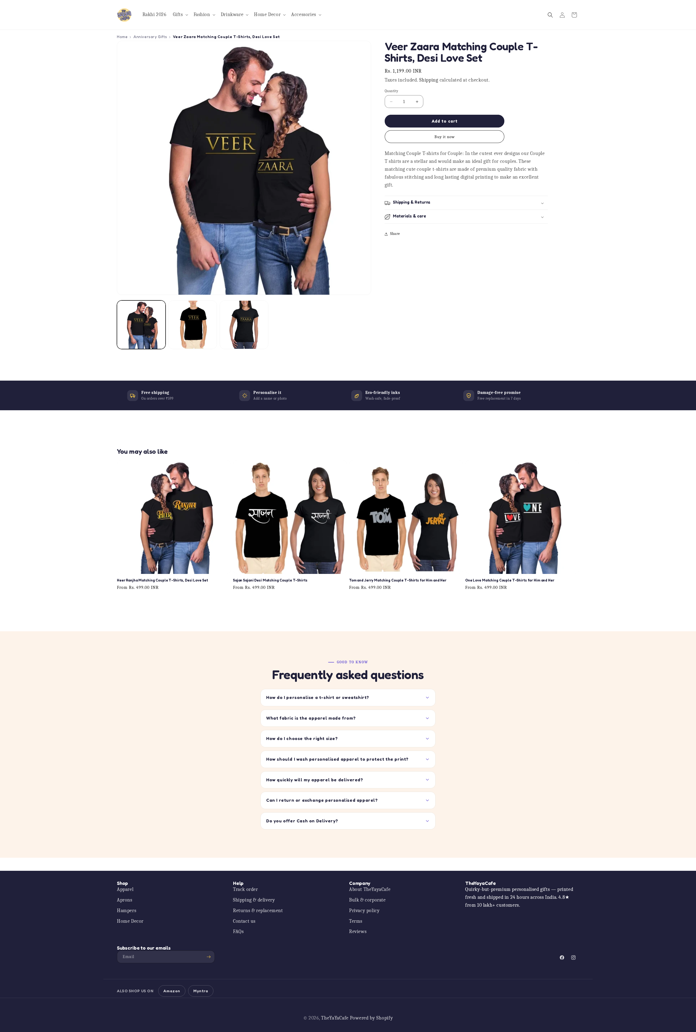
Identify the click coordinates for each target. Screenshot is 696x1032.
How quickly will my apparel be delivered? (314, 779)
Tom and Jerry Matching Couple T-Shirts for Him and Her (397, 580)
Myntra (200, 991)
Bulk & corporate (367, 900)
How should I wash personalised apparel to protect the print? (337, 759)
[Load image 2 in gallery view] (192, 324)
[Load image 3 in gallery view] (244, 324)
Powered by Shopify (371, 1018)
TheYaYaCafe (335, 1018)
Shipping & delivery (254, 900)
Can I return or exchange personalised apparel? (322, 800)
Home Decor (130, 921)
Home (122, 36)
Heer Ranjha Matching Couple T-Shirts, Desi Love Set (162, 580)
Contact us (244, 921)
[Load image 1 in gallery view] (141, 324)
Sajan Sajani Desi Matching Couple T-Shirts (270, 580)
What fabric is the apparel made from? (311, 718)
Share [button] (395, 234)
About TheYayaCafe (369, 889)
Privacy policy (364, 910)
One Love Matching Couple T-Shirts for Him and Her (509, 580)
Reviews (357, 931)
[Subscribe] (209, 956)
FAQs (238, 931)
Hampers (126, 910)
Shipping (428, 80)
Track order (245, 889)
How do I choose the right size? (302, 738)
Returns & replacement (258, 910)
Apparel (125, 889)
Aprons (124, 900)
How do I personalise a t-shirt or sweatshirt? (317, 697)
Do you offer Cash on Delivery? (302, 820)
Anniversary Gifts (150, 36)
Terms (355, 921)
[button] (180, 15)
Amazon (171, 991)
